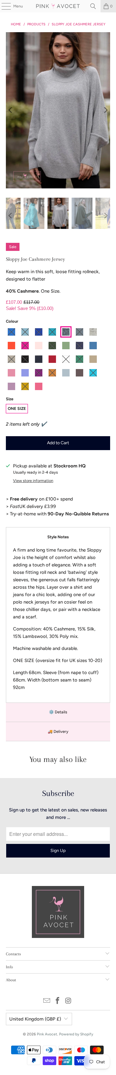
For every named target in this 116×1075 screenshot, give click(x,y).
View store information (33, 480)
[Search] (93, 6)
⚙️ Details (58, 712)
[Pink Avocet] (58, 6)
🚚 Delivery (58, 731)
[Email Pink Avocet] (47, 1001)
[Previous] (10, 110)
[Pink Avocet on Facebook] (57, 1001)
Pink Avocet (47, 1034)
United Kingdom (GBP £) (35, 1019)
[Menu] (3, 6)
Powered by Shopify (76, 1034)
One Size (17, 408)
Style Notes (58, 537)
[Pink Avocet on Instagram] (68, 1001)
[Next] (105, 110)
